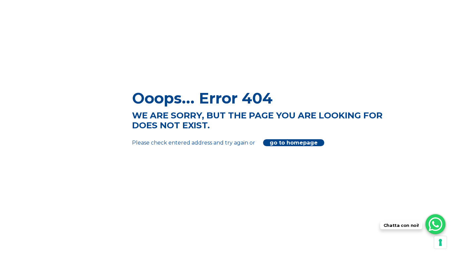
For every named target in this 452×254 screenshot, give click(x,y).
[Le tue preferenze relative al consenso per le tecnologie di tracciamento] (440, 242)
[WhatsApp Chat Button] (435, 224)
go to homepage (294, 143)
